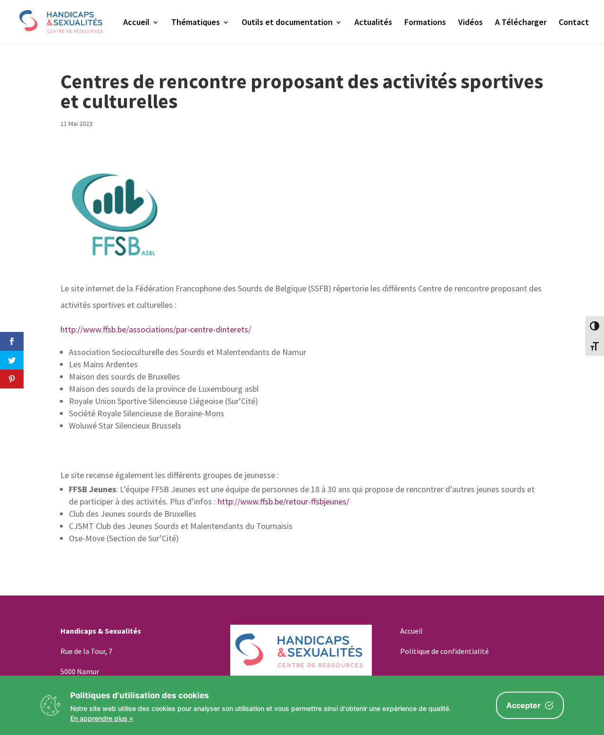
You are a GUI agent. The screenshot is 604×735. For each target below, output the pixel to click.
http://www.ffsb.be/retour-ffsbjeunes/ (283, 501)
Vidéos (470, 23)
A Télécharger (520, 23)
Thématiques (195, 23)
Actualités (373, 23)
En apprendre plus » (101, 718)
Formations (425, 23)
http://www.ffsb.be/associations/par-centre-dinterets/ (155, 329)
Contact (574, 23)
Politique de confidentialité (444, 651)
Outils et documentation (287, 23)
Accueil (136, 23)
